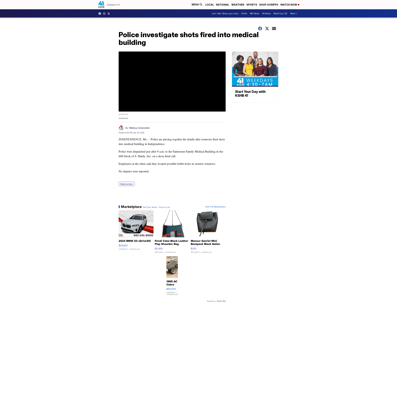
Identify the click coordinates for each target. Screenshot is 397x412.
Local (209, 4)
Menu (196, 4)
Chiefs (244, 13)
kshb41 (100, 13)
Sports (251, 4)
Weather (237, 4)
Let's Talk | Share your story (225, 13)
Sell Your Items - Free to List (156, 207)
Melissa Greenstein (139, 127)
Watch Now (289, 4)
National (222, 4)
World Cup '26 (280, 13)
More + (293, 13)
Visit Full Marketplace (215, 207)
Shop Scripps (268, 4)
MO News (254, 13)
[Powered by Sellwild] (221, 301)
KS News (266, 13)
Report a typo (126, 184)
